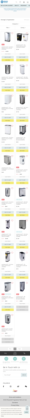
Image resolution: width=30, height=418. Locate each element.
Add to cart (8, 57)
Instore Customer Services (15, 353)
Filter (7, 27)
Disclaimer (15, 402)
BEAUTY (17, 5)
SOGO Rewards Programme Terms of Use (15, 400)
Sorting (22, 27)
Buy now (8, 60)
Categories (15, 24)
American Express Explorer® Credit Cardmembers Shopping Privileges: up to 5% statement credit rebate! (15, 9)
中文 (5, 353)
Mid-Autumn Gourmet (7, 5)
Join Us (24, 374)
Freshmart (24, 5)
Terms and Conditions (15, 397)
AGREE (26, 412)
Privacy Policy (15, 405)
